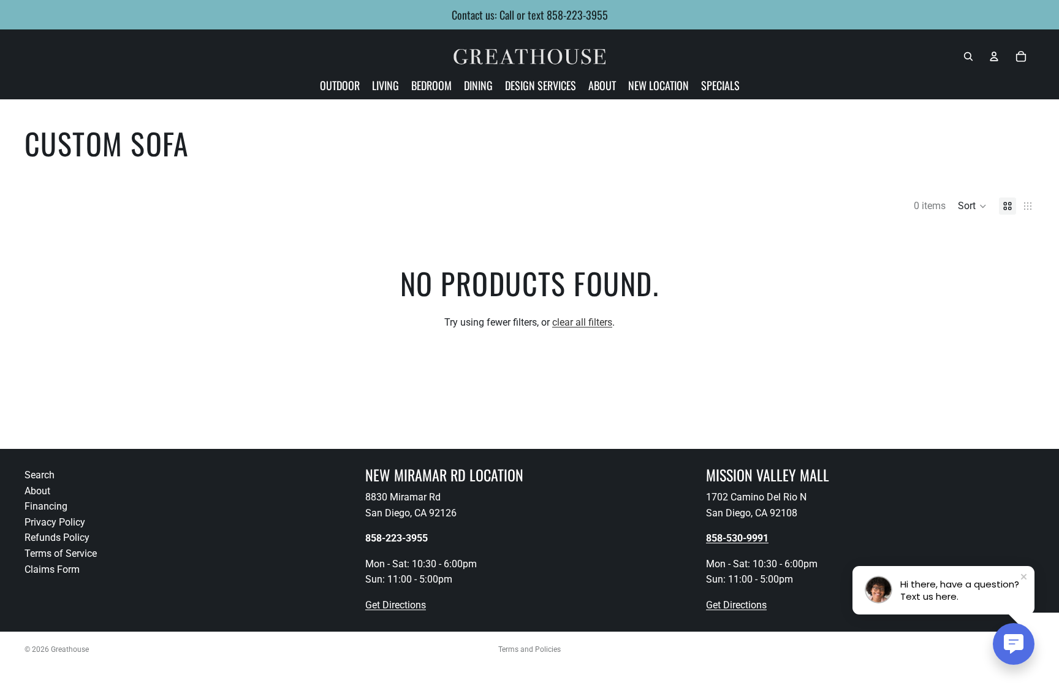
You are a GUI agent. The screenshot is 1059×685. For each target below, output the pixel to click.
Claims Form (52, 569)
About (37, 491)
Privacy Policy (55, 522)
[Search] (968, 56)
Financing (46, 506)
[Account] (994, 56)
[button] (972, 206)
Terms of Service (61, 553)
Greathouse (70, 649)
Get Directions (395, 605)
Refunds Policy (57, 538)
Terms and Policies (529, 649)
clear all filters (582, 322)
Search (40, 475)
